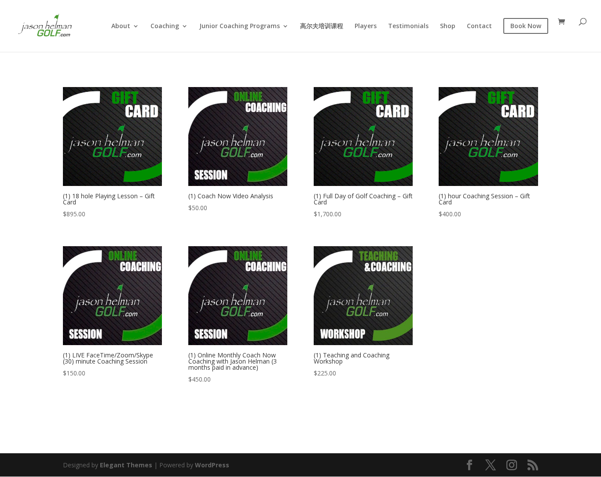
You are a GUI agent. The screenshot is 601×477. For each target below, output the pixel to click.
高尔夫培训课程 (321, 26)
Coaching (164, 26)
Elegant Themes (126, 465)
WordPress (212, 465)
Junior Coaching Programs (239, 26)
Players (366, 26)
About (120, 26)
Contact (479, 26)
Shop (447, 26)
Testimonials (408, 26)
